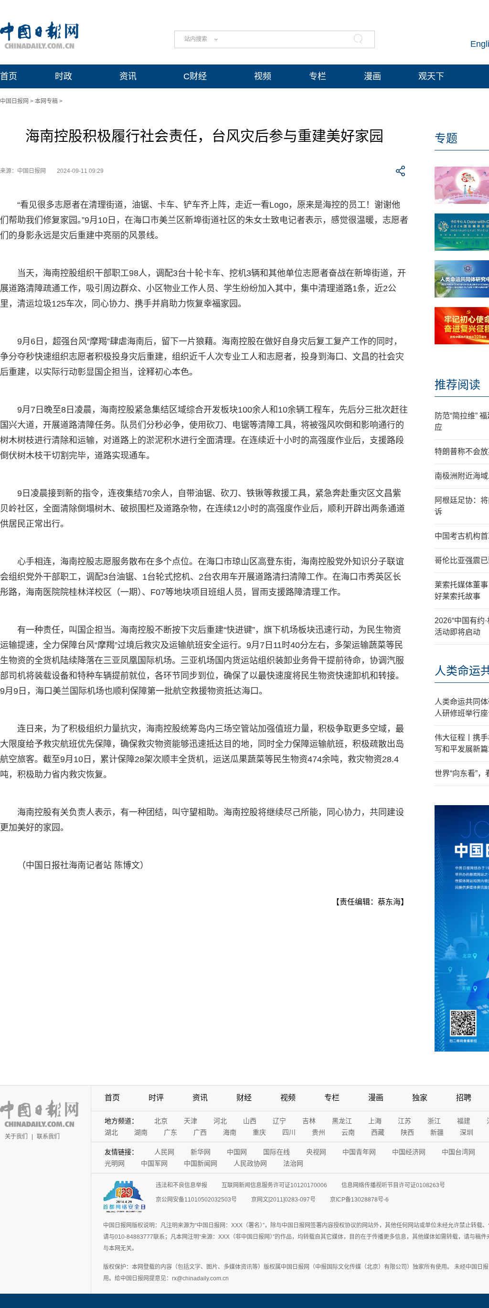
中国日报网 (14, 101)
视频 (262, 76)
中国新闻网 (200, 1163)
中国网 (237, 1152)
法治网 (293, 1163)
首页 (8, 76)
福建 (463, 1121)
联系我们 (48, 1136)
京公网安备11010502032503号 (196, 1199)
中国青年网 (359, 1152)
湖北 (111, 1132)
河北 (220, 1121)
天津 (190, 1121)
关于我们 (16, 1136)
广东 (170, 1132)
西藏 (377, 1132)
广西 (200, 1132)
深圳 (466, 1132)
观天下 (431, 76)
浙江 (434, 1121)
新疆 (437, 1132)
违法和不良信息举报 (181, 1185)
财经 (244, 1098)
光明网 (115, 1163)
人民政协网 (250, 1163)
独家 (419, 1098)
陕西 (407, 1132)
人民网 (164, 1152)
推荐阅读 (457, 384)
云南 (348, 1132)
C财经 (195, 76)
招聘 (463, 1098)
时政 (63, 76)
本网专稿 (46, 101)
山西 (249, 1121)
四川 (289, 1132)
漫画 (372, 76)
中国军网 (154, 1163)
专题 (446, 138)
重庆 (259, 1132)
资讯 (128, 76)
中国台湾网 (458, 1152)
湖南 (141, 1132)
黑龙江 (342, 1121)
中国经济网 (408, 1152)
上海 (375, 1121)
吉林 (309, 1121)
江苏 (404, 1121)
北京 (161, 1121)
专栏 (317, 76)
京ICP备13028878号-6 (359, 1199)
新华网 (201, 1152)
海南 (229, 1132)
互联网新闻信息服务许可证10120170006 (274, 1185)
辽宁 (279, 1121)
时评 (156, 1098)
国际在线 (276, 1152)
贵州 (318, 1132)
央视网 (316, 1152)
